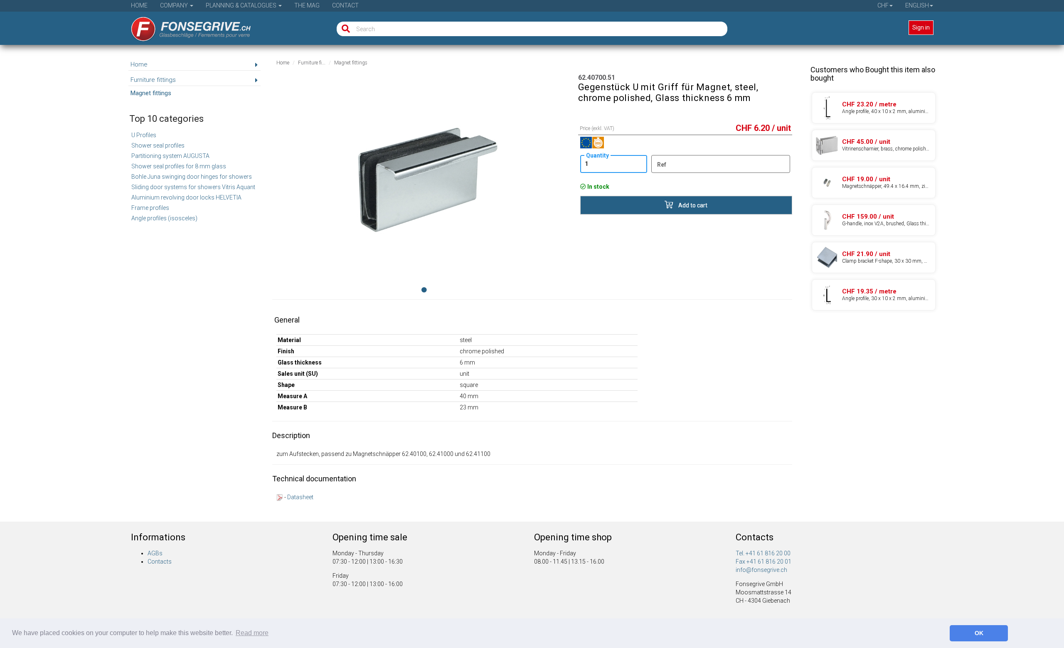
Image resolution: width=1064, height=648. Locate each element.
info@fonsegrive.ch (761, 570)
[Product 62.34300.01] (873, 145)
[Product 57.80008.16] (873, 220)
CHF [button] (883, 5)
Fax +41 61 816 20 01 (763, 561)
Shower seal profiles (158, 145)
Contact (345, 5)
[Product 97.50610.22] (873, 108)
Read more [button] (252, 632)
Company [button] (174, 5)
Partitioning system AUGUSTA (170, 156)
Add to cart (692, 205)
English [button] (917, 5)
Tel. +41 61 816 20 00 (763, 553)
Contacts (160, 561)
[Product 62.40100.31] (873, 183)
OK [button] (979, 633)
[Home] (185, 26)
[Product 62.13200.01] (873, 257)
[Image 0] (424, 289)
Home (139, 5)
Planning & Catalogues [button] (242, 5)
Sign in (921, 27)
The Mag (307, 5)
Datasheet (300, 497)
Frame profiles (150, 208)
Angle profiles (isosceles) (164, 218)
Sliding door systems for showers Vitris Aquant (193, 187)
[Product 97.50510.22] (873, 295)
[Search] (344, 29)
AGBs (155, 553)
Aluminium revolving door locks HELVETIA (186, 197)
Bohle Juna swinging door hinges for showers (191, 176)
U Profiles (143, 135)
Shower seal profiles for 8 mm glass (178, 166)
